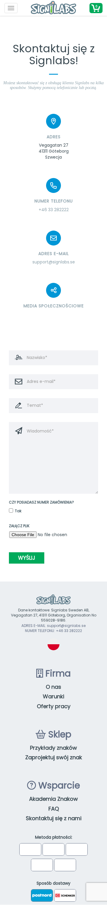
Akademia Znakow (53, 799)
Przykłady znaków (53, 747)
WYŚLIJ (26, 558)
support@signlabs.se (53, 262)
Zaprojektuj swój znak (53, 757)
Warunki (53, 696)
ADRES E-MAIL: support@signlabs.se (53, 625)
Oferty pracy (53, 706)
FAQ (53, 808)
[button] (96, 8)
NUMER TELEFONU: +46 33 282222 (53, 630)
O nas (53, 687)
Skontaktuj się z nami (53, 818)
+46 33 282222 (54, 210)
